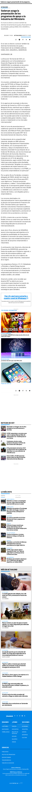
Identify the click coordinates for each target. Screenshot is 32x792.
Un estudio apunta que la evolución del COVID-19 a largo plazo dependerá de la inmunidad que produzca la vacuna (14, 653)
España (24, 732)
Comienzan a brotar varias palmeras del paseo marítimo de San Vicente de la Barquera (16, 442)
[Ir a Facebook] (15, 716)
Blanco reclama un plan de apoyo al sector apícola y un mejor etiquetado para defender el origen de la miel (15, 624)
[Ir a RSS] (24, 716)
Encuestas (15, 729)
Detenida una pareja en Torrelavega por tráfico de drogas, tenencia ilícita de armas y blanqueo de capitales (17, 510)
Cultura (24, 737)
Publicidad (5, 751)
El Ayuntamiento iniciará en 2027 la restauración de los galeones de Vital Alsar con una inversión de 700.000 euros (16, 450)
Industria (25, 729)
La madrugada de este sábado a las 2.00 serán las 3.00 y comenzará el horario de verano (14, 595)
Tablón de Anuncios (8, 763)
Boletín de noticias (15, 732)
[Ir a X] (17, 716)
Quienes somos (6, 757)
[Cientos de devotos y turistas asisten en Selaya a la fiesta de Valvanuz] (3, 534)
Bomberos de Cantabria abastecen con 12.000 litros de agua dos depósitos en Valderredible (16, 560)
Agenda (14, 726)
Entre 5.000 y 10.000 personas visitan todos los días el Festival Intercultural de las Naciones (16, 457)
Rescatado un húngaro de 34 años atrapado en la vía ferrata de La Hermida (16, 428)
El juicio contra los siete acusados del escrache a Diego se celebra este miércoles (15, 695)
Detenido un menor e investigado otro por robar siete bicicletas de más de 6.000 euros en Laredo (16, 502)
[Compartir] (16, 39)
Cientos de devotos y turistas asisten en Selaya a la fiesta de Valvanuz (15, 536)
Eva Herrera (5, 598)
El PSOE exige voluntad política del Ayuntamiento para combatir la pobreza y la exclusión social (15, 685)
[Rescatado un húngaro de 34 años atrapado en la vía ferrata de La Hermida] (3, 428)
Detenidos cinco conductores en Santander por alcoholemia (15, 704)
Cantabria (5, 726)
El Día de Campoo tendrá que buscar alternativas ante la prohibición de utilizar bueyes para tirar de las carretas (17, 527)
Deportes (25, 734)
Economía (25, 726)
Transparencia (6, 760)
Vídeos (14, 742)
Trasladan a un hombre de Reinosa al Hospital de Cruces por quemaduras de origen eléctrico (16, 543)
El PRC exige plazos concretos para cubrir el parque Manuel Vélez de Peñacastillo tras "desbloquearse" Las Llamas (17, 435)
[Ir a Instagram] (19, 716)
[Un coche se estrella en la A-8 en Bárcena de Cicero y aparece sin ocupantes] (3, 517)
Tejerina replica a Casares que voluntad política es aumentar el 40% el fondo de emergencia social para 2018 (14, 665)
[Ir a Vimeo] (22, 716)
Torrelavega (6, 732)
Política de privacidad (8, 754)
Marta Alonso (6, 657)
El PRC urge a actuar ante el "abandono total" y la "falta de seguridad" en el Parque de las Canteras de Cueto (15, 552)
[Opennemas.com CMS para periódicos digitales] (16, 783)
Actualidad (4, 7)
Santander (5, 729)
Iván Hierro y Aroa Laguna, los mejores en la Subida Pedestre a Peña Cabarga (15, 675)
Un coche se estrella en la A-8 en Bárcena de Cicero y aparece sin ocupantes (16, 519)
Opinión (14, 736)
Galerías (14, 739)
